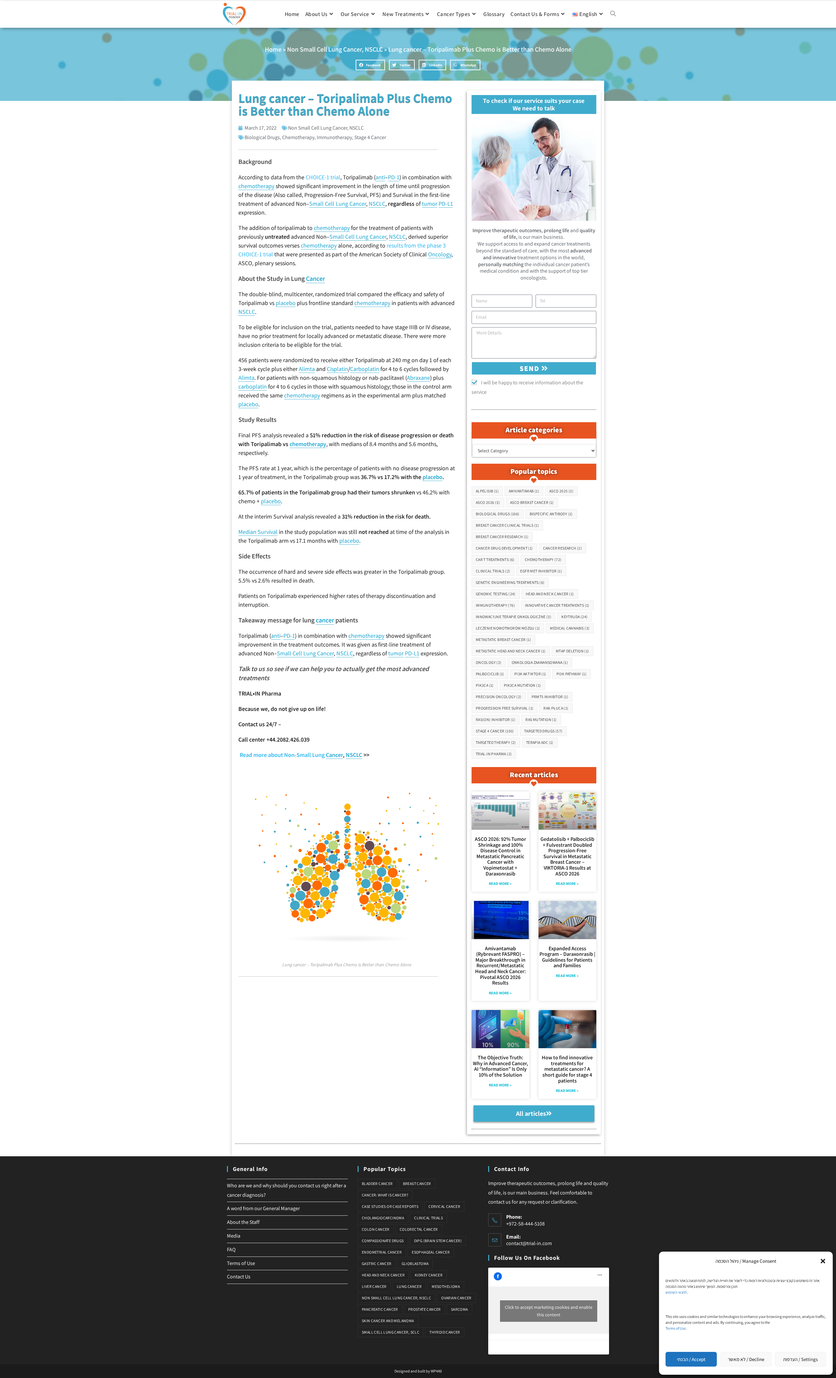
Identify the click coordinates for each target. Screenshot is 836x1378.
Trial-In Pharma (494, 753)
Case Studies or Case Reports (390, 1206)
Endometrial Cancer (382, 1252)
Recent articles (534, 774)
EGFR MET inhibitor (541, 571)
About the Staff (243, 1222)
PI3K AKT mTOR (530, 673)
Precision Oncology (499, 696)
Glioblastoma (415, 1263)
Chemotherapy (298, 137)
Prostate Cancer (424, 1309)
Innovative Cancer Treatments (557, 605)
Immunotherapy (334, 137)
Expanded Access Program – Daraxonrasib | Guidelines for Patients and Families (567, 957)
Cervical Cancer (444, 1206)
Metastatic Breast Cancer (503, 639)
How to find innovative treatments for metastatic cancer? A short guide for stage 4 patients (567, 1069)
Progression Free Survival (505, 708)
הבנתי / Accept (691, 1359)
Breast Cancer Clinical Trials (507, 525)
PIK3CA (485, 685)
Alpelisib (487, 491)
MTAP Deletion (572, 651)
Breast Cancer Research (502, 536)
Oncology (489, 662)
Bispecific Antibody (551, 513)
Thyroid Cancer (444, 1332)
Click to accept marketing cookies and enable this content (548, 1311)
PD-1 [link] (393, 177)
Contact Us (238, 1276)
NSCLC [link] (377, 203)
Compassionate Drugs (383, 1240)
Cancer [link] (315, 278)
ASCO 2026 (488, 502)
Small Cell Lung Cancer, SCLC (390, 1332)
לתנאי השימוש (676, 1292)
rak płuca (555, 708)
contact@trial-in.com (529, 1243)
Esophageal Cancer (431, 1252)
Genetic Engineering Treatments (510, 582)
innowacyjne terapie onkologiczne (513, 616)
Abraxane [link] (418, 377)
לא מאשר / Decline (746, 1359)
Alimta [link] (307, 369)
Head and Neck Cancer (550, 593)
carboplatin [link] (252, 386)
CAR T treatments (495, 559)
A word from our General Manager (263, 1208)
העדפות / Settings (800, 1359)
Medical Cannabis (569, 628)
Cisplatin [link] (337, 369)
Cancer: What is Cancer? (385, 1195)
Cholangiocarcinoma (383, 1217)
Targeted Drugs (543, 731)
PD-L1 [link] (446, 203)
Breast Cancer (417, 1183)
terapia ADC (540, 742)
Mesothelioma (446, 1286)
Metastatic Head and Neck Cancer (511, 651)
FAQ (231, 1249)
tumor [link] (429, 203)
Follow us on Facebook (527, 1257)
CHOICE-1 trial (323, 177)
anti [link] (380, 177)
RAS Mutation (540, 719)
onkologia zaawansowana (540, 662)
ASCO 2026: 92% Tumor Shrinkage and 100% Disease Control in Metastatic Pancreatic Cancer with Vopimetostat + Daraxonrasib (500, 856)
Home (273, 49)
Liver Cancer (374, 1286)
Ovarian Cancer (456, 1297)
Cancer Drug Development (504, 548)
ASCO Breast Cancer (532, 502)
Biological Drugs (262, 137)
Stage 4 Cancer (370, 137)
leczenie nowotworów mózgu (508, 628)
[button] (823, 1261)
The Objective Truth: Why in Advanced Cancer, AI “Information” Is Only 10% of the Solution (500, 1066)
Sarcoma (459, 1309)
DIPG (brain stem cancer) (438, 1240)
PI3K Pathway (571, 673)
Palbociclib (490, 673)
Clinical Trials (493, 571)
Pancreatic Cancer (380, 1309)
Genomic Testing (496, 593)
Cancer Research (562, 548)
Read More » (500, 883)
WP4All (436, 1371)
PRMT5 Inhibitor (550, 696)
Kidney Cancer (428, 1275)
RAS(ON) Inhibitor (495, 719)
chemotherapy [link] (256, 186)
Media (233, 1235)
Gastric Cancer (377, 1263)
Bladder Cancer (377, 1183)
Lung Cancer (409, 1286)
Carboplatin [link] (364, 369)
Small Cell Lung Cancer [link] (337, 203)
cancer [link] (325, 620)
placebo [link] (286, 303)
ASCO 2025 (561, 491)
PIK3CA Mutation (522, 685)
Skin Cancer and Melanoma (388, 1320)
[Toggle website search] (613, 14)
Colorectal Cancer (419, 1229)
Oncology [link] (439, 254)
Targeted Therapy (496, 742)
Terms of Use (676, 1328)
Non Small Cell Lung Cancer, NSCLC (335, 49)
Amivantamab (524, 491)
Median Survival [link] (258, 532)
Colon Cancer (376, 1229)
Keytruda (574, 616)
